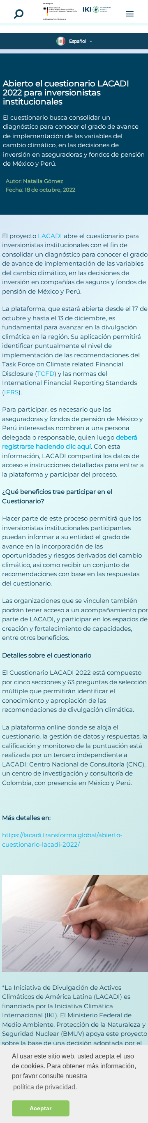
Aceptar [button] (40, 1108)
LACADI (50, 236)
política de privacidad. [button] (45, 1087)
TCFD (45, 373)
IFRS (11, 392)
